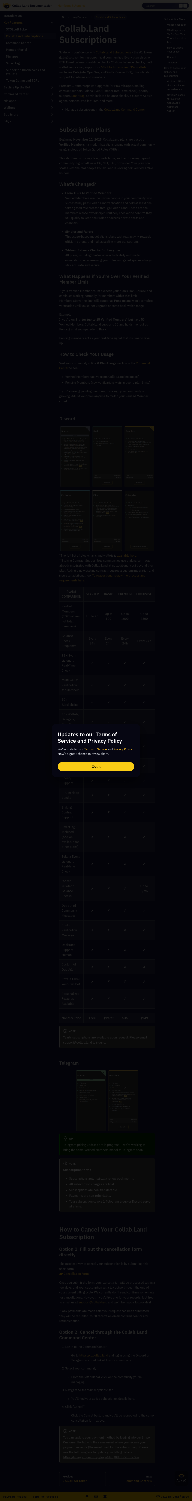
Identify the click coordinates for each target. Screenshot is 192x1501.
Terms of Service (95, 749)
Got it (96, 766)
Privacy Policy (122, 749)
